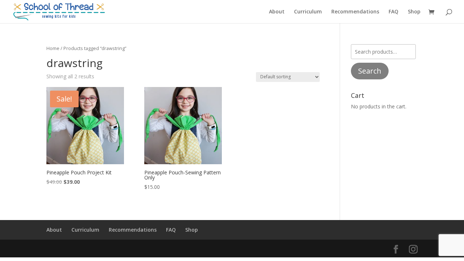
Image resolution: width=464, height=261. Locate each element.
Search (369, 71)
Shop (414, 12)
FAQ (393, 12)
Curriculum (308, 12)
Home (52, 48)
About (277, 12)
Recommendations (355, 12)
